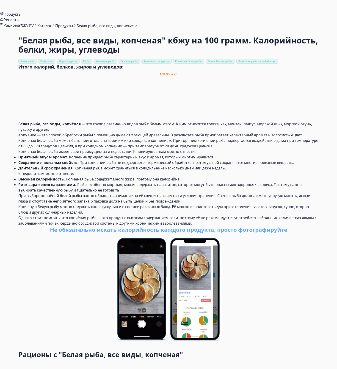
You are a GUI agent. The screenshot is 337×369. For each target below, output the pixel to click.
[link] (26, 25)
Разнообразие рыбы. (220, 61)
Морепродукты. (68, 61)
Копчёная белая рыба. (188, 61)
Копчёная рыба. (105, 61)
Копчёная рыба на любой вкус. (257, 61)
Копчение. (46, 61)
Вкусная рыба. (129, 61)
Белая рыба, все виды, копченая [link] (105, 25)
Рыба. (86, 61)
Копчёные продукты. (157, 61)
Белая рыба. (27, 61)
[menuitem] (168, 5)
